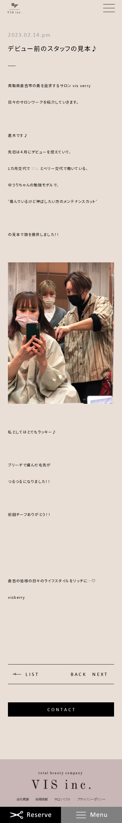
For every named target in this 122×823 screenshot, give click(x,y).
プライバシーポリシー (91, 799)
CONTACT (61, 710)
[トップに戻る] (61, 780)
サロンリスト (62, 799)
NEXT (100, 674)
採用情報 (41, 799)
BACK (79, 674)
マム (35, 168)
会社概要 (22, 799)
